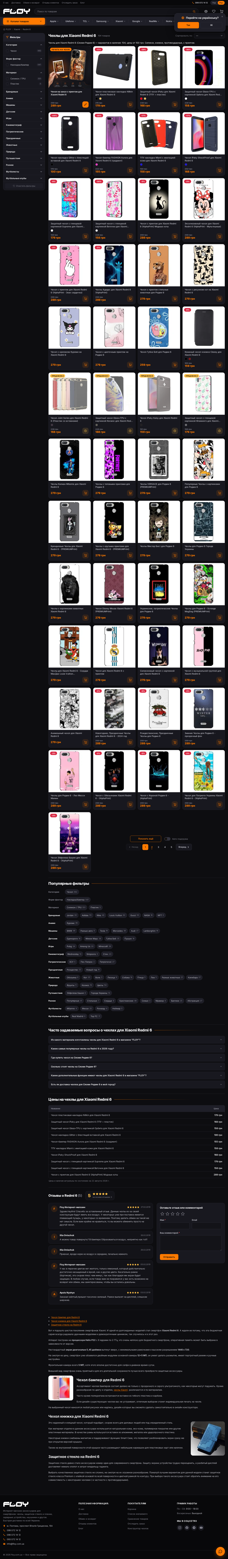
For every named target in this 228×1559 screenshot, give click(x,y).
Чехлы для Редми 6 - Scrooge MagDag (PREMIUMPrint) (200, 610)
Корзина (132, 1509)
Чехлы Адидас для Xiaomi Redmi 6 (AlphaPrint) (113, 291)
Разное (52, 1000)
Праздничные (55, 969)
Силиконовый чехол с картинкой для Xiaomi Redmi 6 (157, 672)
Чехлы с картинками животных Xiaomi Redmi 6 (67, 610)
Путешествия (55, 993)
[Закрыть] (222, 16)
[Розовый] (96, 164)
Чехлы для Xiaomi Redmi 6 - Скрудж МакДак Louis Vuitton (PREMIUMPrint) (69, 672)
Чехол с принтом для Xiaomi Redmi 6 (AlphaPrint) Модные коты (158, 225)
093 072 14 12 (14, 1539)
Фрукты (71, 985)
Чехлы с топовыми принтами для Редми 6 (112, 485)
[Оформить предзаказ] (85, 431)
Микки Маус (93, 938)
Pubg (71, 946)
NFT (161, 915)
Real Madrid (78, 1016)
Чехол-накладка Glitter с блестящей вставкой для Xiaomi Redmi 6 (70, 159)
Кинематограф (56, 954)
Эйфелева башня (76, 993)
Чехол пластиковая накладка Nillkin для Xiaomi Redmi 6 (114, 93)
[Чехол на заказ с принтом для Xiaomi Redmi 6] (85, 104)
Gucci (134, 915)
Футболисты (54, 1008)
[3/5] (172, 1213)
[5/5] (182, 1213)
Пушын (129, 938)
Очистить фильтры (25, 186)
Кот (87, 977)
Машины (52, 931)
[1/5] (162, 1213)
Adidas (87, 915)
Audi (134, 931)
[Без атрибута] (186, 98)
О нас (6, 3)
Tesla (104, 931)
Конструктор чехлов (138, 1528)
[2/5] (167, 1213)
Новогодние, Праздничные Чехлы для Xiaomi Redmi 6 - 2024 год (112, 734)
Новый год (93, 969)
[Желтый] (96, 425)
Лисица (112, 977)
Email (194, 1220)
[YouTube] (201, 1527)
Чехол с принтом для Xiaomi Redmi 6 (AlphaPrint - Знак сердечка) (69, 291)
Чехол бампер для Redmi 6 (65, 1317)
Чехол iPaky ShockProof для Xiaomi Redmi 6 (203, 159)
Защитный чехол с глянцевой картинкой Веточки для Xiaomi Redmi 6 (111, 225)
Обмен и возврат (31, 3)
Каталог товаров (20, 21)
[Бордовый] (189, 359)
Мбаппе (72, 1008)
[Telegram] (194, 1527)
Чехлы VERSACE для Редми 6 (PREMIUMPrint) (155, 485)
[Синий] (141, 164)
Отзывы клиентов (50, 3)
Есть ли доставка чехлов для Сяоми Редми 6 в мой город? (83, 1084)
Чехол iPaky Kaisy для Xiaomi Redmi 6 (158, 419)
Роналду (102, 1008)
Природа (53, 985)
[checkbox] (7, 50)
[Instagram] (180, 1527)
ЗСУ (72, 962)
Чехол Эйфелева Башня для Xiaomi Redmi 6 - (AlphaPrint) (69, 859)
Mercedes (119, 931)
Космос (87, 985)
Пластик (14, 83)
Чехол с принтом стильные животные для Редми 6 (154, 291)
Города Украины (100, 993)
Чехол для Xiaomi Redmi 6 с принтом (109, 672)
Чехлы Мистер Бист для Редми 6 (157, 546)
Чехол (13, 51)
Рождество (74, 969)
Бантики (176, 1000)
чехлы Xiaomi (121, 1389)
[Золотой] (100, 98)
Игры (51, 946)
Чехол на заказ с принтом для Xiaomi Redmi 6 (66, 93)
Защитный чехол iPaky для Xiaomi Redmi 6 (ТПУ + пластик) (157, 93)
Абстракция (195, 1000)
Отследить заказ (70, 3)
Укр (214, 3)
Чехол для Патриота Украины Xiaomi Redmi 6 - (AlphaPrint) (204, 797)
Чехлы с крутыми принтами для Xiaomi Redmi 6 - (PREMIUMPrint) (112, 547)
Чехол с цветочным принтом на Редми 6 (111, 353)
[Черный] (96, 98)
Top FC (95, 1016)
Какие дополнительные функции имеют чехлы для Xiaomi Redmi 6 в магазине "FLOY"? (99, 1075)
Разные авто (87, 931)
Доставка (15, 3)
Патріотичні (107, 962)
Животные (53, 977)
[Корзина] (221, 11)
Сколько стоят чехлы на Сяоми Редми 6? (73, 1066)
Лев (154, 977)
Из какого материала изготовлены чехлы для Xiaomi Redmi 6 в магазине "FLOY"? (96, 1039)
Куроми (72, 923)
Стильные (93, 1000)
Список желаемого (138, 1514)
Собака (127, 977)
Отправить (169, 1256)
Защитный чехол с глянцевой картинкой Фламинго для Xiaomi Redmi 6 (201, 419)
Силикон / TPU (18, 78)
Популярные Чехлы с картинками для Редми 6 (202, 485)
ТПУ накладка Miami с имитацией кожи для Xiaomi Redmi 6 (157, 159)
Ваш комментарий (170, 1233)
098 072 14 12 (14, 1535)
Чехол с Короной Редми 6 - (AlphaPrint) (154, 797)
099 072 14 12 (201, 3)
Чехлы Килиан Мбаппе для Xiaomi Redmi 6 (68, 485)
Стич (107, 954)
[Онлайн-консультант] (220, 1551)
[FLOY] (16, 11)
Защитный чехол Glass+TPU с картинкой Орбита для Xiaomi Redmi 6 (203, 93)
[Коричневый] (141, 425)
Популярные (74, 1000)
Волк (98, 977)
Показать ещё (145, 838)
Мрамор (161, 1000)
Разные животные (172, 977)
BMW (71, 931)
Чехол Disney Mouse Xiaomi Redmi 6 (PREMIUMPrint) (114, 610)
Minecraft (105, 946)
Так (188, 25)
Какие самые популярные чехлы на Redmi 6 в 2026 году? (82, 1048)
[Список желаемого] (213, 11)
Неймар (117, 1008)
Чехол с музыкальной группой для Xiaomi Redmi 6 (203, 672)
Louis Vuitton (117, 915)
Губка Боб (112, 938)
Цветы (101, 985)
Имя (163, 1220)
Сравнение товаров (138, 1519)
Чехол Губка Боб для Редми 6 (155, 352)
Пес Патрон (87, 962)
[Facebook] (187, 1527)
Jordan (72, 915)
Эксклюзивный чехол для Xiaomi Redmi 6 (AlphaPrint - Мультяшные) (203, 225)
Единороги (73, 938)
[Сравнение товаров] (206, 11)
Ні (211, 25)
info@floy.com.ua (15, 1544)
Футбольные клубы (58, 1016)
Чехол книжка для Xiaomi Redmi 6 (69, 1321)
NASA (148, 915)
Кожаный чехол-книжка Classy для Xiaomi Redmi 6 (203, 353)
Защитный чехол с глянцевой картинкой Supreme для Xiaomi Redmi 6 (67, 225)
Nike (100, 915)
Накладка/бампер (19, 65)
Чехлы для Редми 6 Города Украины (199, 547)
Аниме (51, 923)
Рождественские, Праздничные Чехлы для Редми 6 (156, 734)
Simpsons (92, 954)
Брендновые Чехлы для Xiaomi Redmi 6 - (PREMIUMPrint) (67, 547)
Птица (141, 977)
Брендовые (54, 915)
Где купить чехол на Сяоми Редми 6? (71, 1057)
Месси (87, 1008)
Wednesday (74, 954)
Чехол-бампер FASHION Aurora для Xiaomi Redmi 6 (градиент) (113, 159)
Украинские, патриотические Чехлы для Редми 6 (159, 610)
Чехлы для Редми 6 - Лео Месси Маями (68, 797)
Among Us (86, 946)
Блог (82, 3)
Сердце (109, 1000)
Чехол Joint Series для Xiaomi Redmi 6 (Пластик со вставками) (69, 419)
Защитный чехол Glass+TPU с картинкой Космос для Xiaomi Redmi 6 (114, 419)
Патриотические (57, 962)
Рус (221, 3)
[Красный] (141, 98)
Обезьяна (72, 977)
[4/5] (177, 1213)
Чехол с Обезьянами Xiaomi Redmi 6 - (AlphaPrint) (113, 797)
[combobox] (112, 11)
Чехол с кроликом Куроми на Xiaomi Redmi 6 (66, 353)
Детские (52, 938)
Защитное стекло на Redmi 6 (66, 1324)
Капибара (194, 977)
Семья (146, 1000)
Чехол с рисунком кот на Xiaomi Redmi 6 (201, 291)
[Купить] (130, 104)
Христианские (127, 1000)
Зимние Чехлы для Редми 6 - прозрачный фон (200, 734)
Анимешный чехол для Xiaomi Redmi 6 (66, 734)
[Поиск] (194, 11)
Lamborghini (151, 931)
